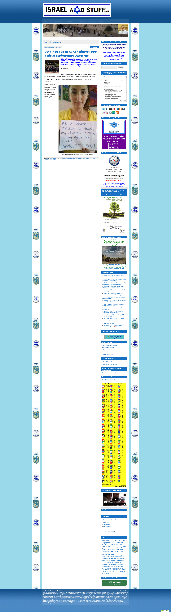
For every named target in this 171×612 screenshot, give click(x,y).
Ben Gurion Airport (90, 158)
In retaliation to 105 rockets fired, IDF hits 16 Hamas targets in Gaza (113, 315)
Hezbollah (113, 552)
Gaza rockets (112, 549)
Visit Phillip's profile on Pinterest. (110, 379)
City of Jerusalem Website (110, 345)
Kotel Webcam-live (108, 362)
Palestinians (112, 566)
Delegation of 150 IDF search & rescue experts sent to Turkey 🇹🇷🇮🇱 (113, 326)
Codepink (46, 159)
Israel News (53, 158)
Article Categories (56, 21)
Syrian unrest (116, 569)
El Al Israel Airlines (108, 349)
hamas (105, 551)
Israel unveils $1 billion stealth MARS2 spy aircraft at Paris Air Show (114, 301)
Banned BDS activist (76, 158)
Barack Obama (106, 545)
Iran (112, 555)
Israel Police (108, 556)
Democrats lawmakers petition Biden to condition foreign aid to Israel (113, 319)
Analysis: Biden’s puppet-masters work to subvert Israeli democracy (113, 322)
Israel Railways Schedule (109, 352)
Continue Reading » (49, 98)
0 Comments (94, 47)
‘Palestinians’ (81, 21)
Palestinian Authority (109, 564)
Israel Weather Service (109, 354)
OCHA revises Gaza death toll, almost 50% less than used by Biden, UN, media (114, 283)
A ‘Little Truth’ (69, 21)
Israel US (106, 558)
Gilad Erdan (53, 159)
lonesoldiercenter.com (114, 264)
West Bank (115, 571)
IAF (119, 552)
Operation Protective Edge (114, 562)
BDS (84, 158)
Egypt (122, 547)
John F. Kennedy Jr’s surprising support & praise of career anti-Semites (113, 305)
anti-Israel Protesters (65, 158)
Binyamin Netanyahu (115, 547)
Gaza (104, 549)
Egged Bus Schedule (108, 347)
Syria (109, 569)
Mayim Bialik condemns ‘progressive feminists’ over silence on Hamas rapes (112, 294)
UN (107, 572)
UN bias (110, 571)
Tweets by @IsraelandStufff (109, 373)
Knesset (108, 560)
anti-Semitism (117, 543)
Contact (100, 21)
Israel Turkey (121, 556)
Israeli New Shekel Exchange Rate (115, 337)
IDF (108, 554)
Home (45, 21)
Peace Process (119, 568)
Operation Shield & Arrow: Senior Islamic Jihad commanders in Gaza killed (113, 312)
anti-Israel (105, 540)
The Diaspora (106, 529)
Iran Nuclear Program (118, 555)
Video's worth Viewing (109, 531)
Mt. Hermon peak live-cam (110, 364)
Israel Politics (114, 556)
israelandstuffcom (49, 47)
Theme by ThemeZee (123, 602)
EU (125, 547)
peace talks (105, 569)
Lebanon (113, 560)
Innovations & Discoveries (110, 520)
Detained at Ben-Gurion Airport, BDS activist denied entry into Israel (70, 53)
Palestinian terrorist (111, 568)
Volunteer (92, 21)
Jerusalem (114, 558)
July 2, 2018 (58, 47)
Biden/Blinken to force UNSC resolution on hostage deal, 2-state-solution (114, 280)
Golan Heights (120, 549)
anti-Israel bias (112, 540)
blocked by (114, 583)
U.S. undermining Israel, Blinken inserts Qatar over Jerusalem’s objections (113, 287)
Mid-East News (107, 526)
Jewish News (106, 524)
